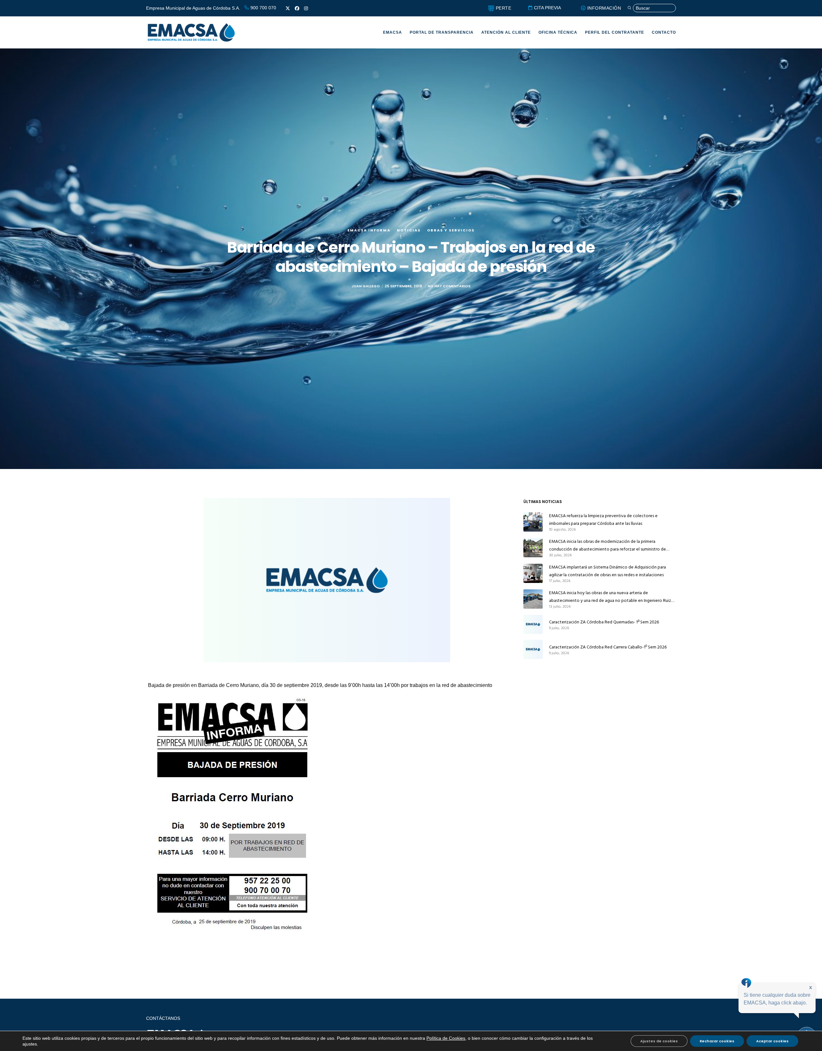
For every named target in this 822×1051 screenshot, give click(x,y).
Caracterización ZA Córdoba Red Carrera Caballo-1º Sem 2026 (608, 647)
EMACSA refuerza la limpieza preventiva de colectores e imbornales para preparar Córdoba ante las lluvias (603, 519)
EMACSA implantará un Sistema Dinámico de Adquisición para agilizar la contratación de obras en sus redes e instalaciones (607, 570)
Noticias (409, 230)
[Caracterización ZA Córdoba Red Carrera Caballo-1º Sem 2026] (533, 649)
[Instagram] (306, 8)
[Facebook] (297, 8)
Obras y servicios (451, 230)
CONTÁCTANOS (163, 1018)
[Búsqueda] (651, 8)
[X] (287, 8)
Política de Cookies (445, 1038)
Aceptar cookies (772, 1041)
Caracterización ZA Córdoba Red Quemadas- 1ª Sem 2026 (604, 622)
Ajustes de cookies (659, 1041)
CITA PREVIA (547, 7)
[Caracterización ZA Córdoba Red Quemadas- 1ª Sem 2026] (533, 624)
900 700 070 (262, 7)
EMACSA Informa (368, 230)
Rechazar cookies (717, 1041)
